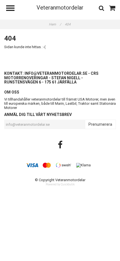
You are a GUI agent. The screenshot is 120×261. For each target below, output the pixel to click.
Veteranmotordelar (60, 7)
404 (68, 24)
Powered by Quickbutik (60, 184)
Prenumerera (100, 124)
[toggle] (13, 9)
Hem (55, 24)
